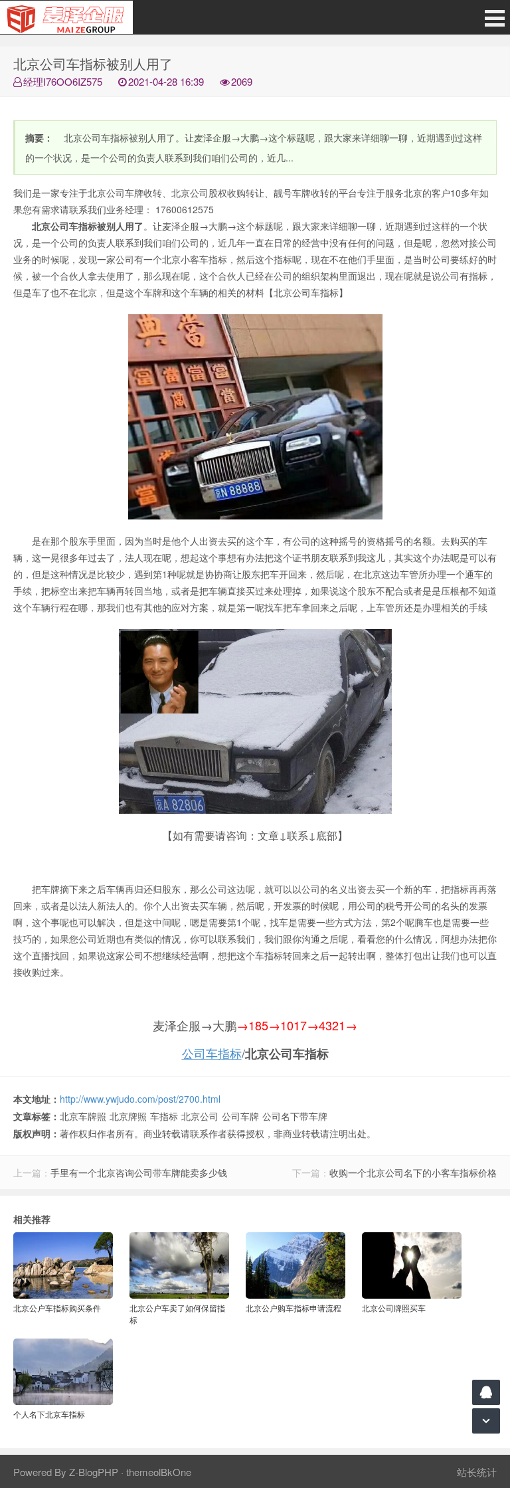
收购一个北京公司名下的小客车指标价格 (413, 1172)
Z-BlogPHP (93, 1472)
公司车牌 (240, 1116)
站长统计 (477, 1472)
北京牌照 (128, 1116)
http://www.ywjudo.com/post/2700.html (140, 1098)
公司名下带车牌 (294, 1116)
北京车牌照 (83, 1116)
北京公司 (199, 1116)
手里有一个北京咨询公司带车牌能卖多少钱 (138, 1172)
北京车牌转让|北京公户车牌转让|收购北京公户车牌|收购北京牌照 (66, 17)
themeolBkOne (158, 1472)
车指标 (164, 1116)
